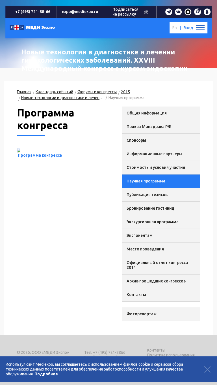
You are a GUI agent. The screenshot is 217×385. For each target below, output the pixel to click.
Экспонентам (140, 235)
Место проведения (145, 249)
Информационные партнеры (154, 154)
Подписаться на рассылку (125, 11)
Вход (188, 27)
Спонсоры (136, 140)
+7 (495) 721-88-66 (32, 11)
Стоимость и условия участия (156, 167)
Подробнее (46, 374)
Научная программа (146, 181)
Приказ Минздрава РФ (149, 126)
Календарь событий (54, 92)
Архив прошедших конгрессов (156, 281)
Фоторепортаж (142, 314)
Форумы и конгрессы (97, 92)
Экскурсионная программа (153, 222)
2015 (125, 92)
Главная (24, 92)
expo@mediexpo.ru (80, 11)
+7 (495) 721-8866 (109, 352)
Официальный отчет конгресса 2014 (157, 265)
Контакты (136, 294)
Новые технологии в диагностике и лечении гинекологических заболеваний (62, 97)
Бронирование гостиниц (150, 208)
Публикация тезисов (147, 194)
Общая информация (147, 113)
